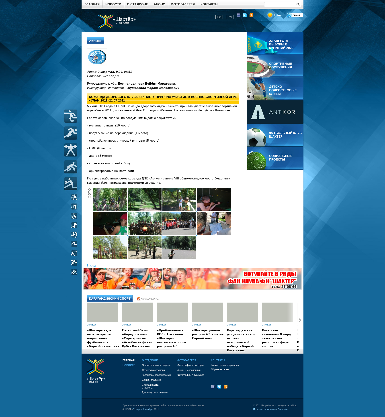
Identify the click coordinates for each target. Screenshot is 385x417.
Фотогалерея (183, 4)
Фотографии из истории (190, 365)
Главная (92, 4)
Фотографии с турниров (190, 375)
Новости (113, 4)
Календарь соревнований (156, 375)
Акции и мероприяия (189, 370)
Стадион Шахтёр (142, 409)
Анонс (159, 4)
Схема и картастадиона (150, 386)
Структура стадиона (153, 370)
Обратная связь (220, 369)
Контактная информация (225, 365)
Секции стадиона (151, 379)
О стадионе (137, 4)
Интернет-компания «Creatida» (270, 409)
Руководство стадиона (155, 392)
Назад (91, 265)
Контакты (209, 4)
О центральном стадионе (156, 365)
